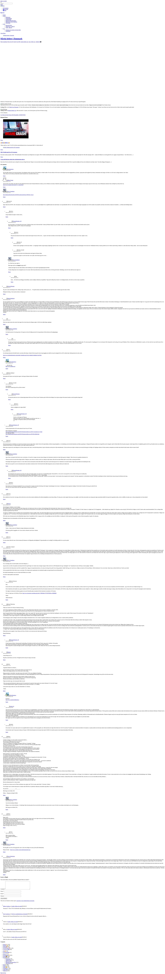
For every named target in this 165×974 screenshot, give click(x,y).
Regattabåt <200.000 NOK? (20, 114)
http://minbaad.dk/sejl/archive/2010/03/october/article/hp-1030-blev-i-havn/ (18, 194)
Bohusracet (8, 17)
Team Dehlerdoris (11, 856)
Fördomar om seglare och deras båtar (13, 30)
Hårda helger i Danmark (11, 38)
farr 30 (11, 41)
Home (4, 14)
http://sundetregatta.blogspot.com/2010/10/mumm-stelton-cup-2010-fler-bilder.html (22, 434)
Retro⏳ (5, 964)
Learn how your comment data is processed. (25, 900)
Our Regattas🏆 (6, 955)
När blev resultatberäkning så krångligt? (19, 914)
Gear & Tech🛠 (6, 949)
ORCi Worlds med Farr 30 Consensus (9, 152)
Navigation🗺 (6, 952)
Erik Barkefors (10, 169)
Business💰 (5, 945)
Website (2, 896)
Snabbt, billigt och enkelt (17, 906)
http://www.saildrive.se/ (10, 366)
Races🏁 (5, 957)
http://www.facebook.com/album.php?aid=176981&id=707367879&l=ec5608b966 (39, 593)
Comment (3, 889)
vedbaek (37, 41)
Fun (4, 28)
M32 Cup (8, 961)
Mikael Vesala (10, 180)
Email (2, 893)
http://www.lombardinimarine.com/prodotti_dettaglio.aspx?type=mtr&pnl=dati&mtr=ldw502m (22, 355)
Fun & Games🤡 (6, 948)
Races (4, 16)
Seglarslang (8, 31)
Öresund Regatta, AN (17, 221)
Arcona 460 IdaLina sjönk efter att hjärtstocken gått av (13, 159)
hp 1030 (18, 41)
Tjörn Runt (8, 23)
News (9, 41)
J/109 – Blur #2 (9, 27)
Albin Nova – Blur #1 (10, 26)
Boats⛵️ (5, 944)
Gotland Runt (8, 19)
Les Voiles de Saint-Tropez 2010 (7, 114)
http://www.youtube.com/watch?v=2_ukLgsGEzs (13, 184)
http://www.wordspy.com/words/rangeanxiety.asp (20, 849)
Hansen (9, 503)
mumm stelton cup (24, 41)
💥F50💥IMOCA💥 (5, 142)
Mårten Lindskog (6, 906)
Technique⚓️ (6, 968)
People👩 (5, 956)
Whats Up (5, 970)
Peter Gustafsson (4, 41)
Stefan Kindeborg (11, 298)
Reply (4, 175)
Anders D (12, 706)
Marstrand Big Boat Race (11, 20)
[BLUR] (2, 5)
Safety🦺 (5, 967)
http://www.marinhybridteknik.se (12, 699)
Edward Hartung (10, 286)
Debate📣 (5, 946)
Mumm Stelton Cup (12, 110)
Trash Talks (5, 969)
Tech (4, 24)
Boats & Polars (9, 25)
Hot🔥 (4, 951)
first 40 (14, 41)
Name (2, 891)
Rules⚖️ (5, 965)
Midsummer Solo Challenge (11, 21)
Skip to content (4, 1)
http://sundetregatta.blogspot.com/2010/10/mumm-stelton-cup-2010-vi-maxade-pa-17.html (24, 431)
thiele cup (33, 41)
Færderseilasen (9, 18)
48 (39, 41)
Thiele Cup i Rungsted (13, 107)
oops (30, 41)
